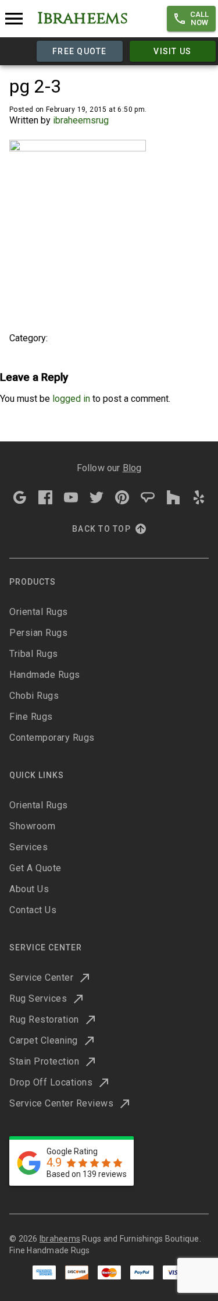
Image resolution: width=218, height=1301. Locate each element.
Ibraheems (60, 1238)
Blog (132, 467)
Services (28, 847)
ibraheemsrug (81, 120)
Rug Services (38, 998)
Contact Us (32, 909)
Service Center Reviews (61, 1103)
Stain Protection (44, 1061)
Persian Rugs (38, 632)
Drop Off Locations (50, 1082)
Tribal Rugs (33, 653)
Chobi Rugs (34, 695)
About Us (29, 889)
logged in (71, 398)
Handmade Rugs (44, 674)
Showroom (32, 826)
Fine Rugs (31, 716)
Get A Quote (35, 868)
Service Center (41, 977)
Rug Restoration (44, 1019)
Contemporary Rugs (52, 737)
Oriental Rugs (38, 611)
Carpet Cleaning (43, 1040)
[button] (191, 18)
